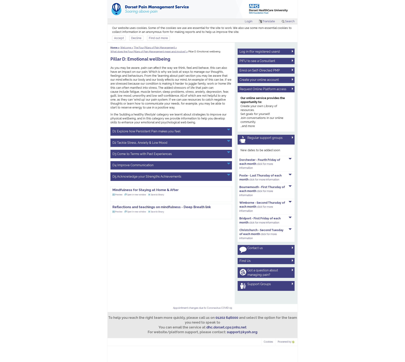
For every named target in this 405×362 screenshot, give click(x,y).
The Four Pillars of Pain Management (154, 47)
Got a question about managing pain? (262, 272)
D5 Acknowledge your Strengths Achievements (146, 176)
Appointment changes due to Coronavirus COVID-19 (202, 307)
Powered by (285, 341)
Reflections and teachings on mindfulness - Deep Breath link (161, 207)
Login (248, 21)
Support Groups (259, 284)
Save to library (157, 194)
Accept (119, 38)
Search (290, 21)
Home (114, 47)
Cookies (268, 341)
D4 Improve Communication (132, 165)
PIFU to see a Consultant (257, 61)
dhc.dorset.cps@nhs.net (226, 327)
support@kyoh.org (242, 332)
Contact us (255, 248)
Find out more (158, 38)
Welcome (125, 47)
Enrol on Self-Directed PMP (260, 70)
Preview (118, 194)
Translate (268, 21)
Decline (136, 38)
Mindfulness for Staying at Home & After (145, 190)
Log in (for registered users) (260, 51)
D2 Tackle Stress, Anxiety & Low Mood (139, 143)
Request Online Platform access (263, 89)
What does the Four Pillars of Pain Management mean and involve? (148, 51)
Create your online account (259, 80)
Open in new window (136, 194)
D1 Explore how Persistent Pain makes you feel (146, 131)
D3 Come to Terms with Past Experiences (142, 154)
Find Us (245, 261)
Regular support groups (265, 138)
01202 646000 (226, 318)
